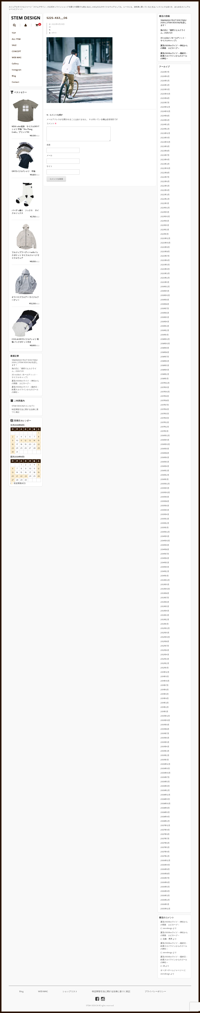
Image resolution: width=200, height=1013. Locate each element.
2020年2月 (165, 278)
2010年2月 (164, 755)
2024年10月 (165, 111)
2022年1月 (164, 203)
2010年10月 (165, 720)
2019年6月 (164, 313)
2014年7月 (164, 554)
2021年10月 (165, 217)
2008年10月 (165, 804)
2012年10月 (165, 637)
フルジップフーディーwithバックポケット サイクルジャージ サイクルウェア (25, 255)
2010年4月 (164, 747)
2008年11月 (165, 799)
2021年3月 (164, 230)
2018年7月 (164, 357)
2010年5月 (164, 742)
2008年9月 (165, 808)
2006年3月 (165, 896)
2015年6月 (164, 506)
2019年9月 (164, 300)
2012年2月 (164, 663)
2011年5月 (164, 694)
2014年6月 (164, 558)
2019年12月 (165, 287)
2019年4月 (164, 322)
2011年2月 (164, 707)
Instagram (16, 70)
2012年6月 (164, 650)
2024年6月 (165, 120)
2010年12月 (165, 716)
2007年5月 (165, 847)
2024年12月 (165, 107)
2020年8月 (165, 252)
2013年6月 (164, 602)
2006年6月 (165, 882)
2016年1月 (164, 479)
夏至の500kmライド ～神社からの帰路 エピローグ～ (174, 47)
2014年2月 (164, 571)
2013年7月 (164, 598)
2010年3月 (164, 751)
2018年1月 (164, 379)
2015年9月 (164, 497)
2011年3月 (164, 703)
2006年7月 (165, 878)
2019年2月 (164, 330)
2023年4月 (165, 160)
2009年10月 (165, 773)
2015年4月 (164, 514)
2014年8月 (164, 549)
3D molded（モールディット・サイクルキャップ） (173, 39)
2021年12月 (165, 208)
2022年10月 (165, 168)
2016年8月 (164, 453)
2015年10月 (165, 493)
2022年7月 (164, 177)
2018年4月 (164, 370)
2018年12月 (165, 339)
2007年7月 (164, 839)
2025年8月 (165, 98)
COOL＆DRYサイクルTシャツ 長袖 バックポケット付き (25, 340)
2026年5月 (165, 81)
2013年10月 (165, 589)
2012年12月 (165, 628)
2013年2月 (164, 620)
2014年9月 (164, 545)
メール (49, 155)
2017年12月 (165, 383)
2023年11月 (165, 138)
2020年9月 (165, 247)
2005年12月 (165, 909)
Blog (14, 76)
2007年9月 (165, 834)
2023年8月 (165, 151)
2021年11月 (164, 212)
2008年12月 (165, 795)
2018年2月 (164, 374)
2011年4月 (164, 698)
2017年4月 (164, 418)
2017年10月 (165, 392)
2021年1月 (164, 234)
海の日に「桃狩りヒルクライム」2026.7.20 (172, 31)
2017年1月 (164, 431)
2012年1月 (164, 668)
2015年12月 (165, 484)
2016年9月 (164, 449)
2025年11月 (165, 89)
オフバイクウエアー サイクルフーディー (25, 298)
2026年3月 (165, 85)
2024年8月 (165, 116)
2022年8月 (165, 173)
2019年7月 (164, 309)
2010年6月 (164, 738)
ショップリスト (70, 991)
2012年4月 (164, 655)
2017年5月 (164, 414)
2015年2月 (164, 523)
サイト (49, 166)
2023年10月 (165, 142)
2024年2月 (165, 129)
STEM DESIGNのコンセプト (23, 406)
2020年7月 (165, 256)
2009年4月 (165, 786)
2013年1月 (164, 624)
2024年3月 (165, 125)
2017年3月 (164, 422)
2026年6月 (165, 76)
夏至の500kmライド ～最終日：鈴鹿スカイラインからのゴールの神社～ (174, 56)
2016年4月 (164, 466)
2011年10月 (164, 681)
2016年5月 (164, 462)
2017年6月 (164, 409)
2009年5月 (165, 782)
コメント (52, 124)
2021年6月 (164, 221)
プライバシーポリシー (155, 991)
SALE (14, 45)
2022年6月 (165, 181)
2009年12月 (165, 764)
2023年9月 (165, 146)
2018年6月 (164, 361)
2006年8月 (165, 874)
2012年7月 (164, 646)
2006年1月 (164, 904)
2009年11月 (165, 769)
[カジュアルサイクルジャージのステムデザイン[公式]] (25, 17)
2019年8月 (164, 304)
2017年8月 (164, 401)
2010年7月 (164, 733)
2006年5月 (165, 887)
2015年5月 (164, 510)
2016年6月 (164, 457)
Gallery (15, 64)
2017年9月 (164, 396)
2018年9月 (164, 348)
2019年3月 (164, 326)
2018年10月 (165, 344)
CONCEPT (16, 51)
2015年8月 (164, 501)
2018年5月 (164, 365)
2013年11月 (164, 585)
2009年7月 (165, 777)
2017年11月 (164, 387)
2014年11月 (164, 536)
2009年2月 (165, 790)
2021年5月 (164, 225)
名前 (48, 145)
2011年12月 (164, 672)
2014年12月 (165, 532)
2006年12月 (165, 861)
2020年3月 (165, 273)
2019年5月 (164, 317)
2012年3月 (164, 659)
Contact (15, 82)
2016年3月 (164, 471)
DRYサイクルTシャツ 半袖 (23, 171)
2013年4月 (164, 611)
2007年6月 (165, 843)
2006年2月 (165, 900)
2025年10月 (165, 94)
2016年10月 (165, 444)
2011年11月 (164, 677)
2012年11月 (164, 633)
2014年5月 (164, 563)
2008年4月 (165, 817)
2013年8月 (164, 593)
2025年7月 (164, 103)
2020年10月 (165, 243)
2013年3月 (164, 615)
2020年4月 (165, 269)
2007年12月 (165, 825)
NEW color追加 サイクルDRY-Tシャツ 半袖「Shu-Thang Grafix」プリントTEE (25, 129)
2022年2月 (165, 199)
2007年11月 (165, 830)
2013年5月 (164, 606)
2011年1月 (164, 712)
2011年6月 (164, 690)
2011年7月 (164, 685)
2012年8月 (164, 641)
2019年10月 (165, 295)
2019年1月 (164, 335)
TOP (14, 33)
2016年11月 (164, 440)
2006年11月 (165, 865)
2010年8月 (164, 729)
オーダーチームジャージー (171, 970)
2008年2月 (165, 821)
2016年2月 (164, 475)
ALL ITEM (16, 39)
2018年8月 (164, 352)
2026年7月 (164, 72)
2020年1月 (164, 282)
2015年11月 (164, 488)
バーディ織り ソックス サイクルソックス (25, 211)
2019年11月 (164, 291)
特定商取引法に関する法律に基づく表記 (25, 410)
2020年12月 (165, 238)
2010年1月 (164, 760)
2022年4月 (165, 190)
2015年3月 (164, 519)
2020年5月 (165, 265)
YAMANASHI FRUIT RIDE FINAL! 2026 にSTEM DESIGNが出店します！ (173, 22)
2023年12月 (165, 133)
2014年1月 (164, 576)
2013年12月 (165, 580)
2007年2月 (165, 856)
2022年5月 (165, 186)
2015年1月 (164, 528)
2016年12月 (165, 436)
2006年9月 (165, 869)
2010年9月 (164, 725)
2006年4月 (165, 891)
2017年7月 (164, 405)
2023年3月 (165, 164)
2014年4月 (164, 567)
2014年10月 (165, 541)
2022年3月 (165, 195)
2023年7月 (164, 155)
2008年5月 (165, 812)
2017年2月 (164, 427)
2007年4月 (165, 852)
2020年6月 (165, 260)
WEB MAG (17, 58)
